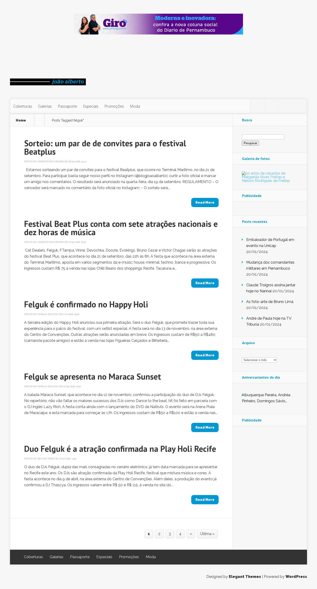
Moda (135, 106)
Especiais (90, 106)
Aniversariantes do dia (261, 377)
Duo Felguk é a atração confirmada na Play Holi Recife (120, 448)
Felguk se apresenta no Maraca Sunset (92, 376)
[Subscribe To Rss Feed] (285, 106)
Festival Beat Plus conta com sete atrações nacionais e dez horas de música (121, 227)
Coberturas (22, 106)
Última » (207, 534)
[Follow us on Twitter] (257, 106)
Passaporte (67, 106)
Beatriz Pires (46, 458)
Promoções (114, 106)
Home (21, 120)
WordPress (296, 576)
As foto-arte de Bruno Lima (269, 301)
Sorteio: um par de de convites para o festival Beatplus (105, 147)
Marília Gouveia (48, 314)
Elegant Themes (245, 576)
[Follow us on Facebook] (271, 106)
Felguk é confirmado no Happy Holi (86, 304)
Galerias (45, 106)
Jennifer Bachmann (51, 161)
